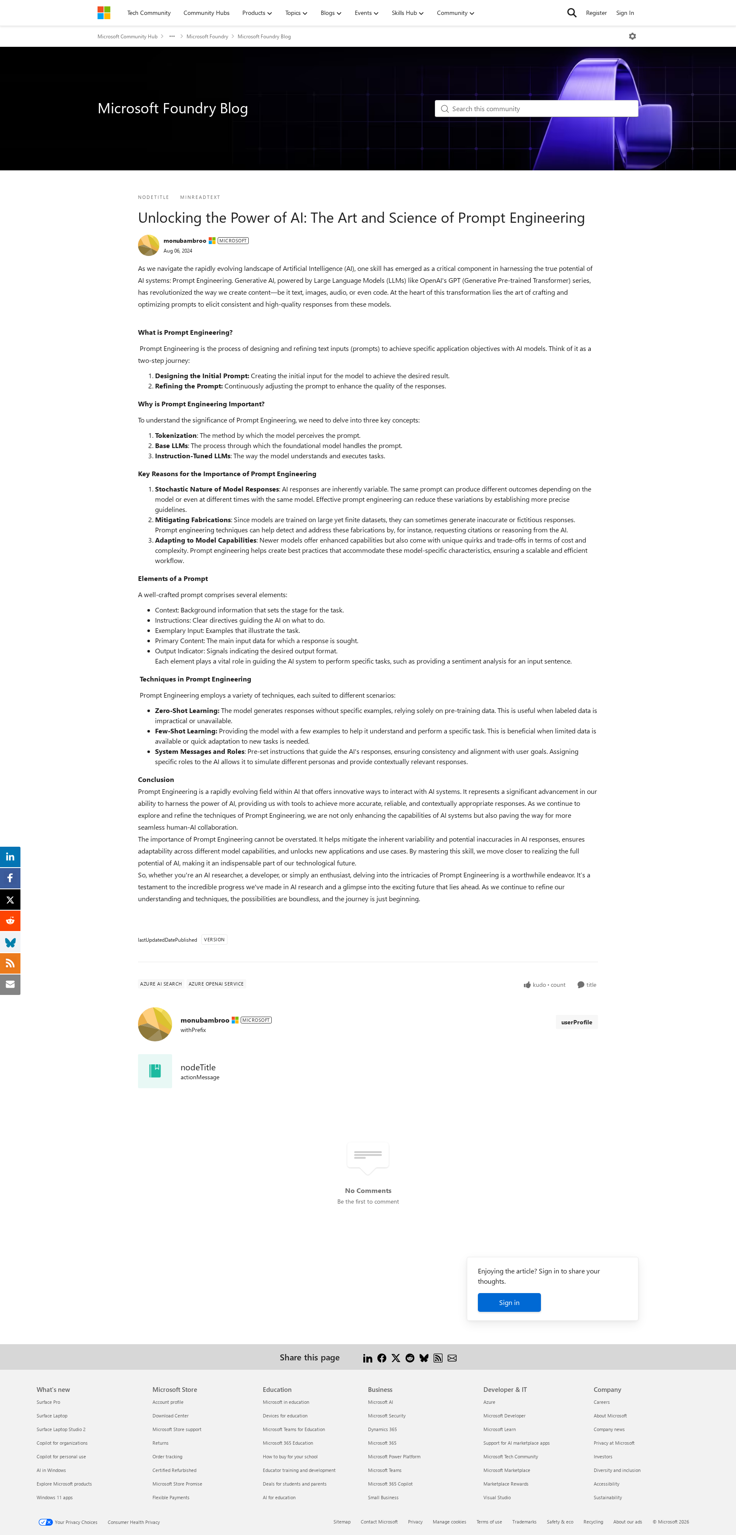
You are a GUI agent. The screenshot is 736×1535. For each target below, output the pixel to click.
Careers (602, 1402)
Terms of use (489, 1521)
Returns (160, 1443)
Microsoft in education (286, 1402)
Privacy (415, 1521)
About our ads (627, 1521)
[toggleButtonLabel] (632, 36)
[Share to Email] (452, 1356)
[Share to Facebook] (381, 1356)
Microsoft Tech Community (510, 1456)
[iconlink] (155, 1071)
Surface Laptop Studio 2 (61, 1429)
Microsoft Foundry (207, 36)
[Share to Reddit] (409, 1356)
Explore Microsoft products (64, 1483)
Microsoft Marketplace (506, 1470)
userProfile (576, 1022)
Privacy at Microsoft (614, 1443)
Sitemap (342, 1521)
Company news (609, 1429)
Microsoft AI (380, 1402)
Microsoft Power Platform (394, 1456)
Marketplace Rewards (506, 1483)
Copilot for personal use (61, 1456)
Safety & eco (560, 1521)
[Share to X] (395, 1356)
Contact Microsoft (379, 1521)
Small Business (383, 1497)
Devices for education (285, 1415)
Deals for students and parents (295, 1483)
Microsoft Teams (385, 1470)
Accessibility (606, 1483)
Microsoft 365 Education (288, 1443)
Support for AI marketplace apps (516, 1443)
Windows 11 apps (55, 1497)
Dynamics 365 (382, 1429)
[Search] (572, 13)
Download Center (170, 1415)
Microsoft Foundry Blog (264, 36)
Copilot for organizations (62, 1443)
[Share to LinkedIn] (367, 1356)
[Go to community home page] (104, 12)
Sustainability (608, 1497)
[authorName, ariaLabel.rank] (148, 245)
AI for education (279, 1497)
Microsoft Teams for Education (294, 1429)
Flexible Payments (171, 1497)
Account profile (168, 1402)
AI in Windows (51, 1470)
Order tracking (167, 1456)
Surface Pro (48, 1402)
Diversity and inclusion (617, 1470)
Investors (603, 1456)
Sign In (625, 13)
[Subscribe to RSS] (438, 1356)
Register (596, 13)
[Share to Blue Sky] (424, 1356)
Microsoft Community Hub (128, 36)
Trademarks (524, 1521)
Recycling (593, 1521)
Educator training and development (299, 1470)
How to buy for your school (290, 1456)
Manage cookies (449, 1521)
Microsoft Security (386, 1415)
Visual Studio (497, 1497)
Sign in (509, 1302)
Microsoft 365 (382, 1443)
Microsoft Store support (176, 1429)
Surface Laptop (52, 1415)
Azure (489, 1402)
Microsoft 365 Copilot (390, 1483)
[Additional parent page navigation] (172, 36)
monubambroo (185, 240)
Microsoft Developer (504, 1415)
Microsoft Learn (499, 1429)
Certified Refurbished (174, 1470)
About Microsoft (610, 1415)
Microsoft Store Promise (177, 1483)
